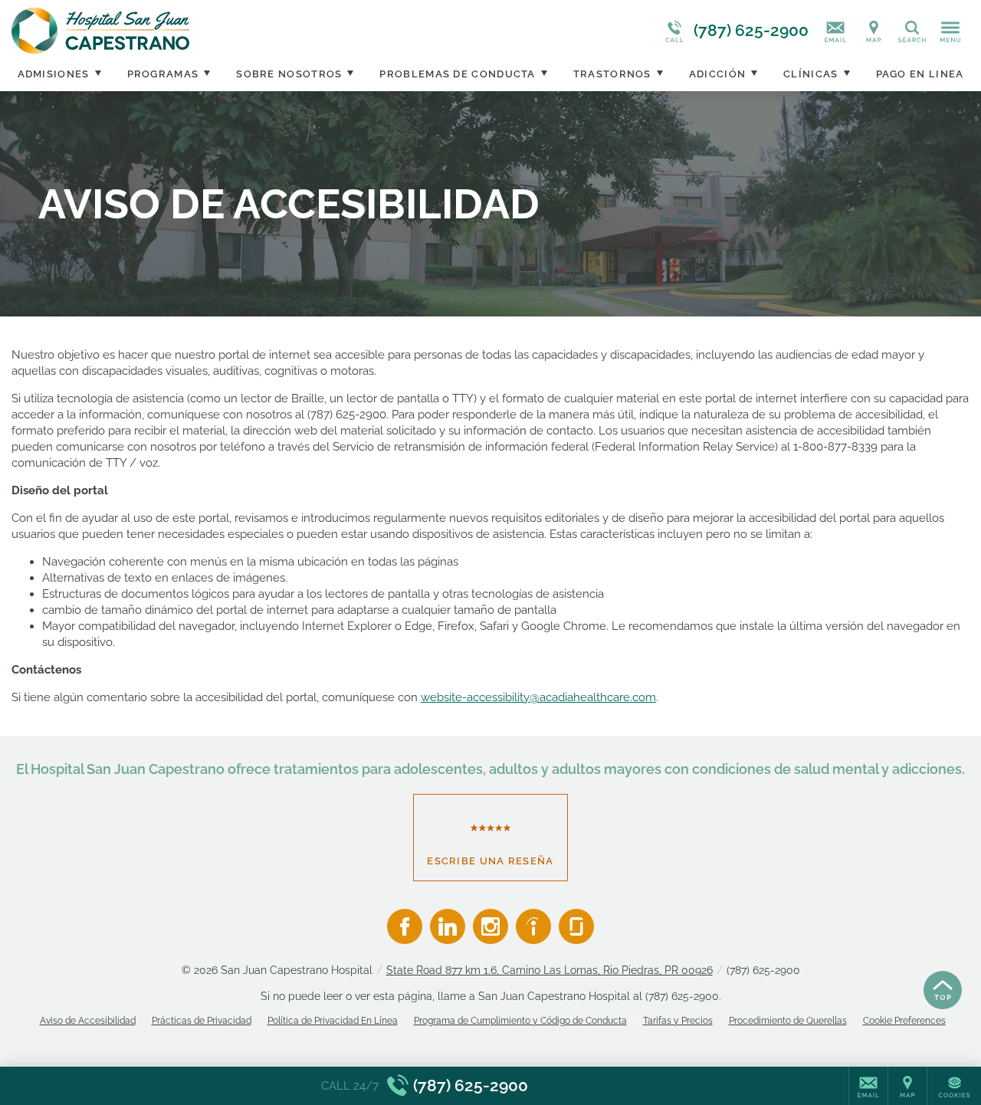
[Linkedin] (447, 926)
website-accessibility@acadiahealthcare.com (538, 697)
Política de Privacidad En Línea (332, 1020)
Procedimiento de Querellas (788, 1020)
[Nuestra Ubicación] (874, 30)
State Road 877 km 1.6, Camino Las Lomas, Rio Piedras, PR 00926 (549, 970)
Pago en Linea (920, 74)
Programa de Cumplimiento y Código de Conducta (520, 1020)
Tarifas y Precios (678, 1020)
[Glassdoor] (576, 926)
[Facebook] (404, 926)
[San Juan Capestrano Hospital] (241, 31)
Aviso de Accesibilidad (88, 1020)
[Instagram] (490, 926)
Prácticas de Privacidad (201, 1020)
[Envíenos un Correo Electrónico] (835, 30)
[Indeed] (533, 926)
